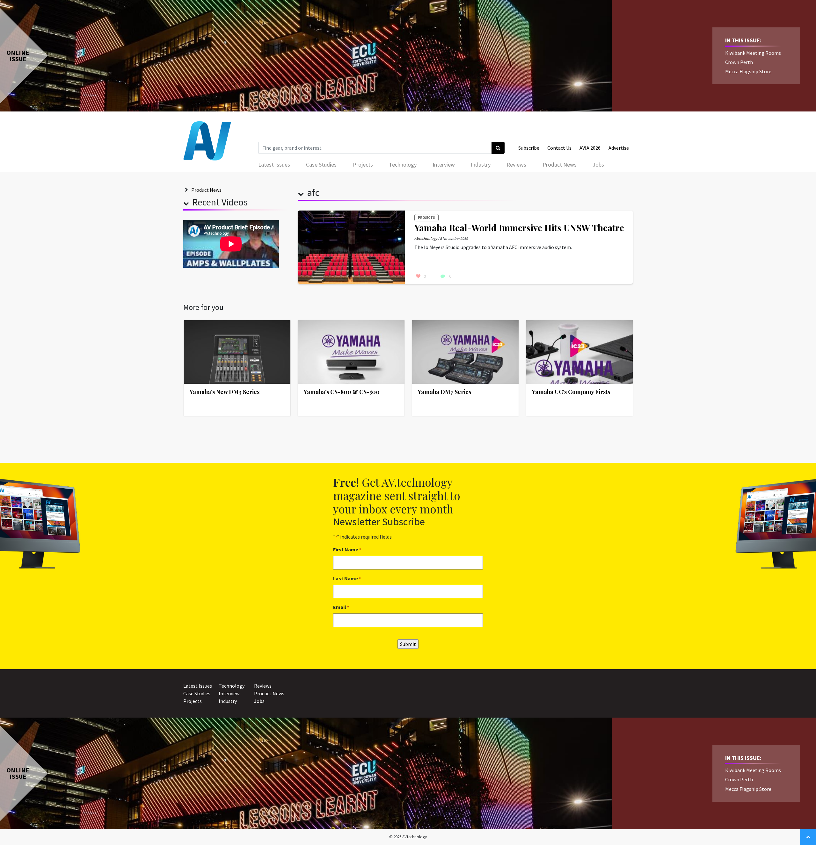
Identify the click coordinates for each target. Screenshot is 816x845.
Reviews (516, 164)
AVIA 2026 (590, 148)
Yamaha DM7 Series (444, 392)
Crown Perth (739, 62)
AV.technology (425, 238)
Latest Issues (274, 164)
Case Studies (321, 164)
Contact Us (559, 148)
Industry (481, 164)
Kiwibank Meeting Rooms (753, 53)
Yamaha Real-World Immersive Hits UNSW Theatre (519, 227)
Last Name (347, 578)
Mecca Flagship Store (748, 71)
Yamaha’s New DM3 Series (224, 392)
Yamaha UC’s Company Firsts (571, 392)
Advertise (618, 148)
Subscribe (528, 148)
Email (341, 607)
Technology (403, 164)
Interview (444, 164)
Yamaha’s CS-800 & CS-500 (342, 392)
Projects (363, 164)
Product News (560, 164)
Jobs (598, 164)
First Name (347, 549)
